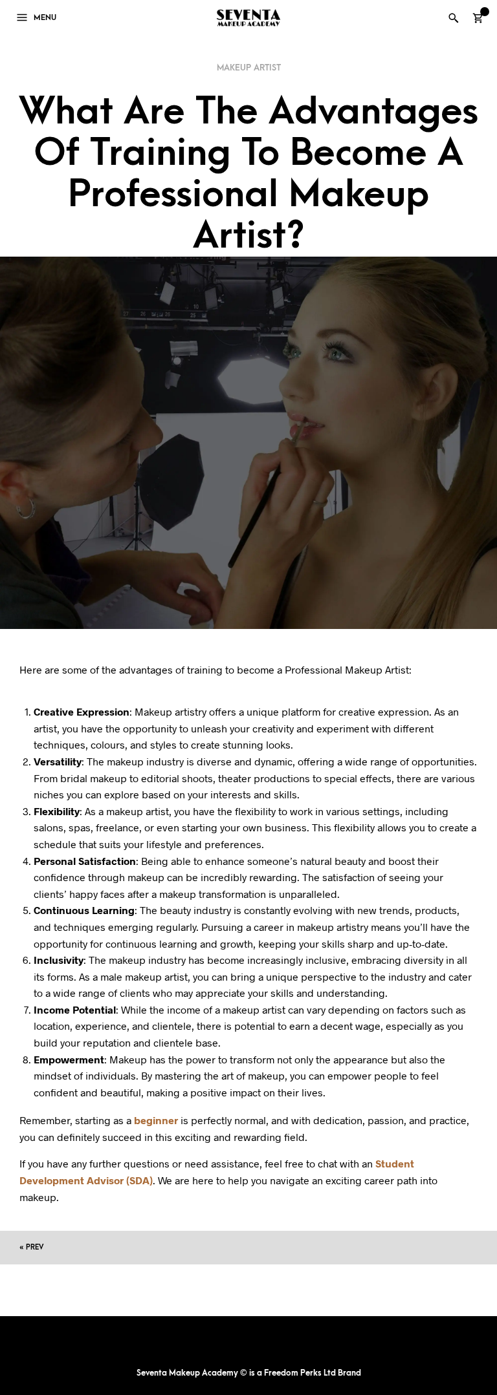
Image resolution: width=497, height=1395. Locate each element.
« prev (31, 1247)
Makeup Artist (249, 68)
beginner (156, 1120)
